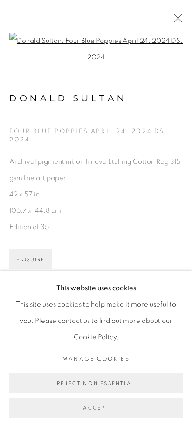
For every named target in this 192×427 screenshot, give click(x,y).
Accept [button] (96, 408)
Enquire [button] (30, 259)
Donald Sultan (68, 98)
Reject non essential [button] (96, 383)
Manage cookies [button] (96, 359)
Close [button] (176, 21)
